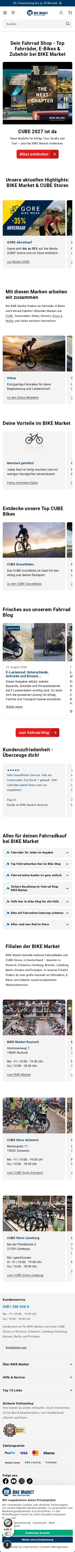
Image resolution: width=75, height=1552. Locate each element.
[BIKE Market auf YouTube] (14, 1482)
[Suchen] (67, 23)
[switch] (8, 1534)
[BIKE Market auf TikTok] (30, 1482)
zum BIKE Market (19, 1074)
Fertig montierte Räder (22, 483)
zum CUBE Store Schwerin (25, 1173)
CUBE (9, 316)
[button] (5, 13)
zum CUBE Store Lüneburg (25, 1275)
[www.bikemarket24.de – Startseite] (38, 12)
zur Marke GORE (18, 262)
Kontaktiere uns (16, 1347)
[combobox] (37, 23)
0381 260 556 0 (16, 1307)
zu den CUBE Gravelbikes (24, 584)
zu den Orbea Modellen (23, 397)
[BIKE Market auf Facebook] (6, 1482)
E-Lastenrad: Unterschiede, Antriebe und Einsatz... (27, 674)
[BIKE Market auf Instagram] (22, 1482)
